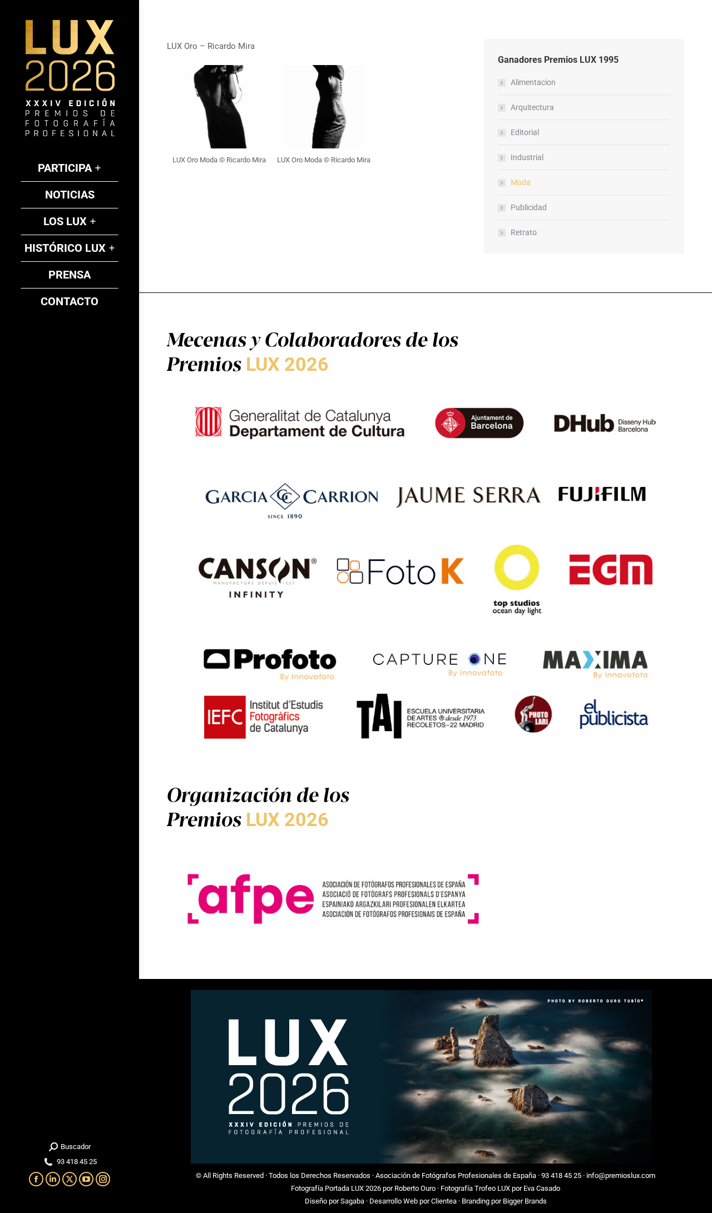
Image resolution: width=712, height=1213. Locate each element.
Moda (521, 182)
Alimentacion (533, 82)
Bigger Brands (525, 1201)
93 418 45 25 (561, 1175)
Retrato (524, 232)
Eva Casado (541, 1188)
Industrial (527, 157)
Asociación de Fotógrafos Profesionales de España (455, 1175)
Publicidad (529, 207)
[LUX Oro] (219, 106)
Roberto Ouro (415, 1188)
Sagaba (352, 1201)
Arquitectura (532, 107)
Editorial (525, 132)
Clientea (444, 1201)
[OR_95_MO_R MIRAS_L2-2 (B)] (323, 106)
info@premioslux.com (620, 1175)
